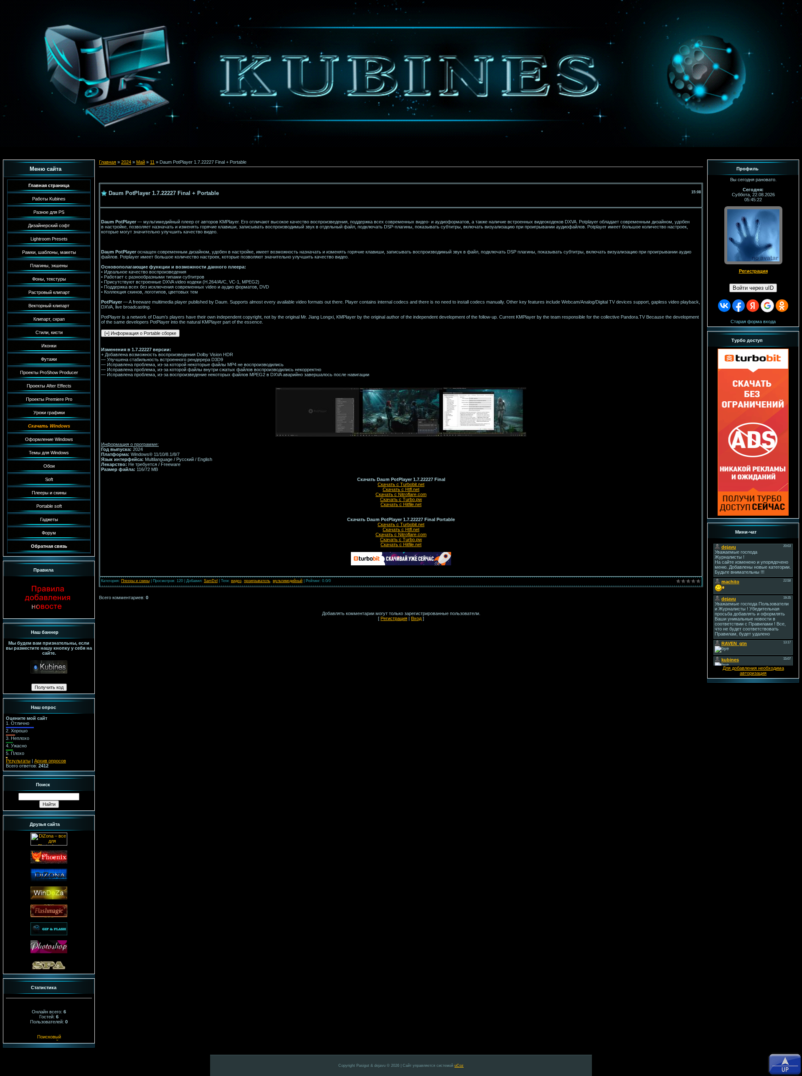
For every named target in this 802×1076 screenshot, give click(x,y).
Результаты (18, 760)
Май (140, 162)
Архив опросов (50, 760)
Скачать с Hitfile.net (401, 504)
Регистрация (394, 618)
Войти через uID (753, 288)
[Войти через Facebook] (738, 305)
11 (152, 162)
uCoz (459, 1065)
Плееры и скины (135, 581)
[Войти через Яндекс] (752, 305)
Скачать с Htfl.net (401, 489)
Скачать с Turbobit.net (401, 484)
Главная (107, 162)
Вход (416, 618)
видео (236, 581)
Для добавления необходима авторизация (753, 671)
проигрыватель (257, 581)
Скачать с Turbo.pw (401, 499)
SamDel (211, 581)
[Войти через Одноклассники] (782, 305)
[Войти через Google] (767, 305)
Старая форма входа (753, 321)
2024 (126, 162)
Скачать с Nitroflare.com (401, 494)
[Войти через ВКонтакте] (724, 305)
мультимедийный (287, 581)
